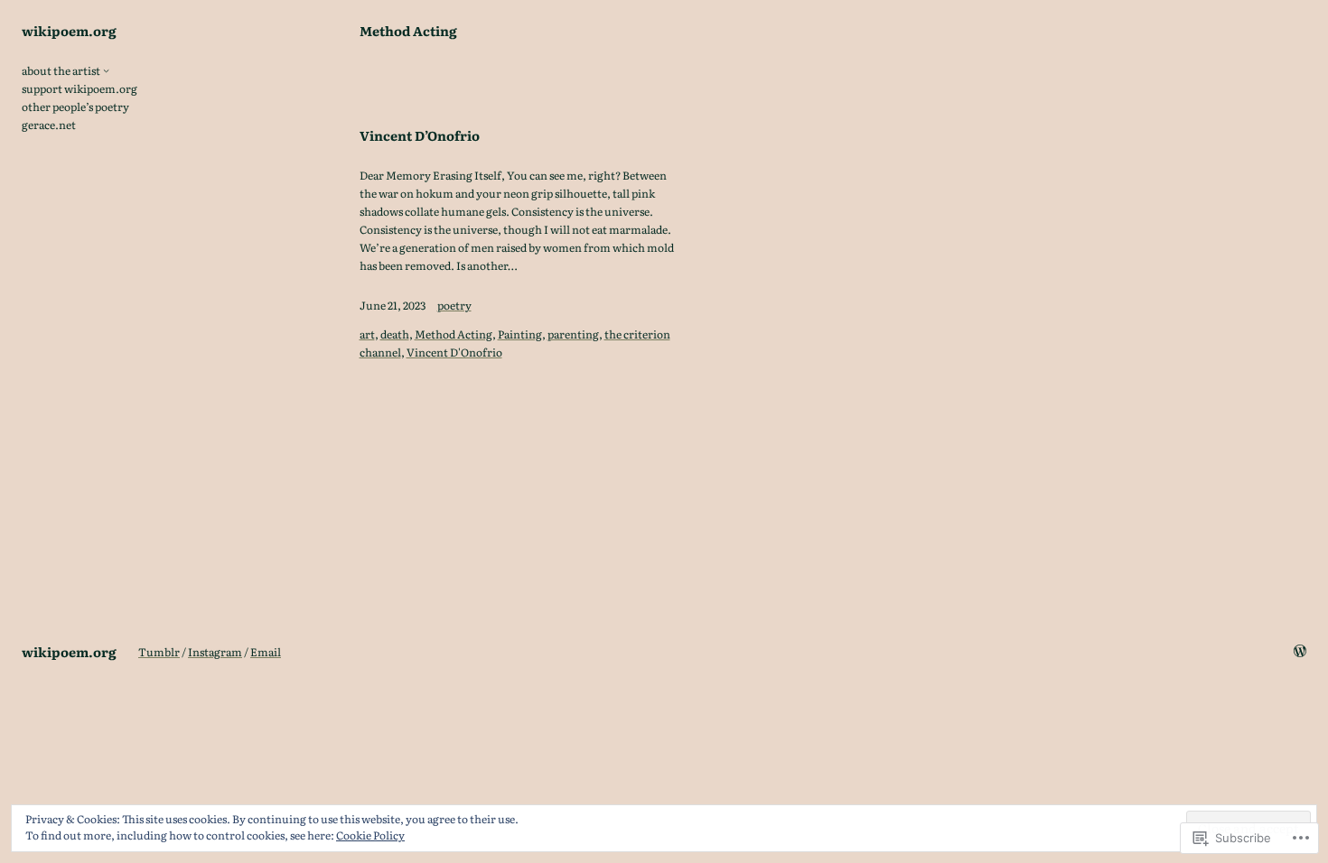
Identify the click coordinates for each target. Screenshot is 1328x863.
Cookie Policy (370, 835)
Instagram (215, 652)
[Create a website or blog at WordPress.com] (1300, 652)
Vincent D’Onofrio (420, 135)
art (367, 334)
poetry (454, 305)
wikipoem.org (69, 30)
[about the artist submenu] (106, 70)
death (394, 334)
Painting (520, 334)
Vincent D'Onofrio (454, 352)
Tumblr (159, 652)
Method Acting (453, 334)
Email (265, 652)
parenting (573, 334)
